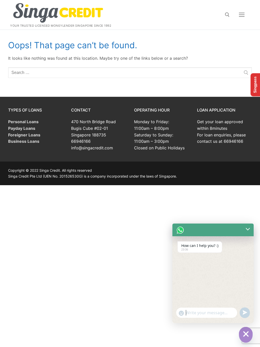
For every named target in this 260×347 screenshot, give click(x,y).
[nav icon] (242, 14)
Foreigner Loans (24, 134)
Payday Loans (21, 128)
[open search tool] (227, 14)
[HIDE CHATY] (246, 334)
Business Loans (23, 141)
